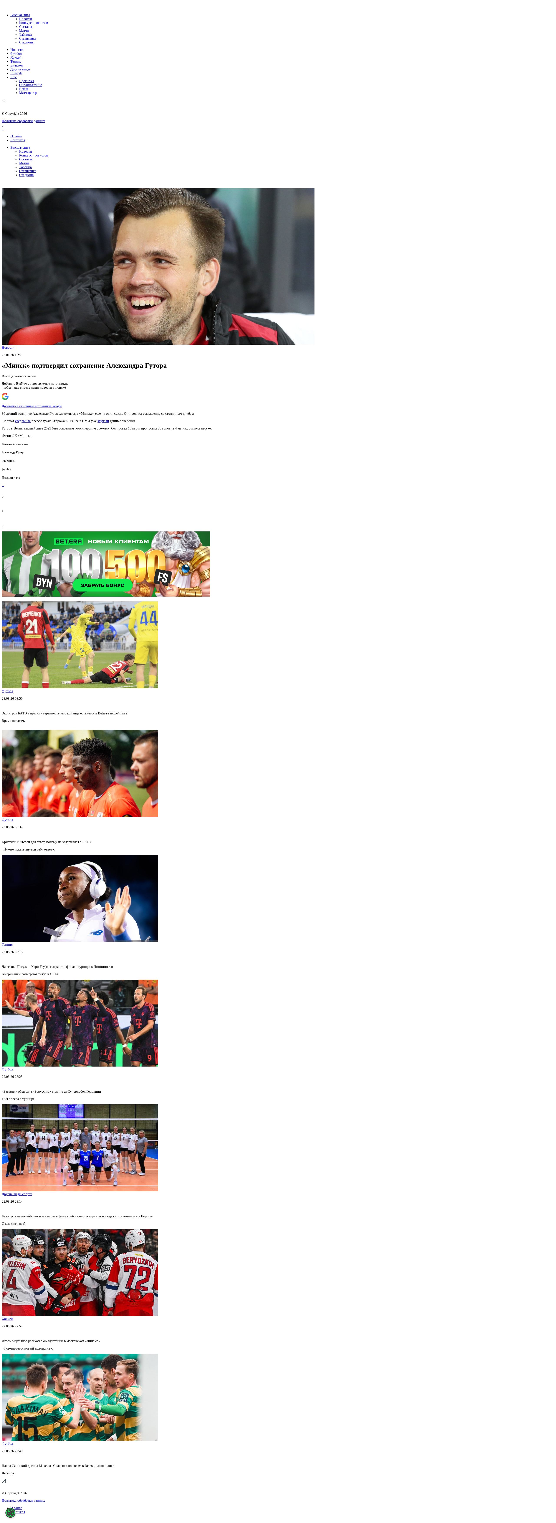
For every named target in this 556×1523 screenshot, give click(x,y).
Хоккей (16, 57)
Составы (25, 26)
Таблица (25, 34)
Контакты (17, 140)
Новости (25, 19)
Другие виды (20, 69)
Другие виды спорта (17, 1194)
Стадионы (26, 42)
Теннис (15, 61)
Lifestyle (16, 73)
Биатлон (16, 65)
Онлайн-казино (30, 85)
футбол (6, 469)
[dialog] (10, 1513)
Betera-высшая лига (15, 444)
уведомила (23, 421)
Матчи (24, 30)
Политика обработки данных (23, 121)
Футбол (16, 53)
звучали (103, 421)
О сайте (16, 136)
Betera (23, 89)
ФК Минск (8, 460)
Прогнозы (26, 81)
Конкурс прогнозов (33, 23)
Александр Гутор (12, 452)
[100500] (106, 595)
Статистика (27, 38)
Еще (13, 77)
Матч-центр (28, 93)
